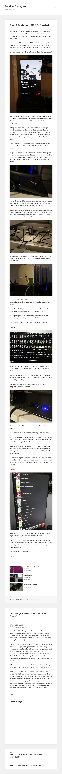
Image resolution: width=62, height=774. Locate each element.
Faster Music (28, 575)
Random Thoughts (15, 6)
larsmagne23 (24, 599)
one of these (26, 34)
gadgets (33, 599)
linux (37, 599)
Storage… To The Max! (30, 584)
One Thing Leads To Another (32, 567)
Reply (12, 694)
